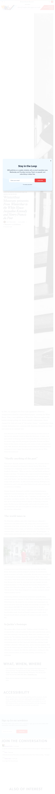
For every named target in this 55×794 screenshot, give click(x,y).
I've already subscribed (27, 184)
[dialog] (27, 397)
